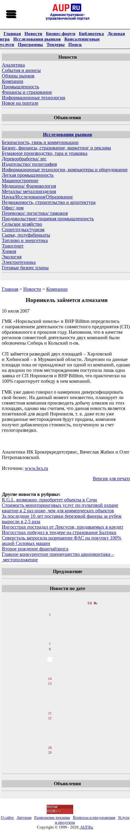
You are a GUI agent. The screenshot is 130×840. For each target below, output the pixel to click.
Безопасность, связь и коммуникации (40, 142)
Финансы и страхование (27, 92)
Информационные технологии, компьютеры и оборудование (65, 169)
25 (50, 733)
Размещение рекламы (52, 817)
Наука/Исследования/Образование (37, 196)
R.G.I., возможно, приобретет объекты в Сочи (49, 499)
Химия (9, 251)
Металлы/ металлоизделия (29, 191)
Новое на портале (20, 103)
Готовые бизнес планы (25, 267)
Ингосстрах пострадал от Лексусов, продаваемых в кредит (62, 527)
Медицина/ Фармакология (29, 186)
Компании (12, 81)
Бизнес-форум (60, 33)
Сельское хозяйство (22, 224)
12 (50, 669)
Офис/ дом (13, 207)
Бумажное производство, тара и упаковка (44, 153)
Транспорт (13, 245)
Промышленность (20, 86)
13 (50, 674)
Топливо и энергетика (25, 240)
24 (50, 728)
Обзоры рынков (18, 75)
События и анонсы (21, 70)
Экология (11, 256)
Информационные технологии (33, 97)
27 (50, 743)
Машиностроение (20, 180)
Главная (12, 33)
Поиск (75, 44)
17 (50, 694)
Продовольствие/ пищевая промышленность (48, 218)
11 (49, 664)
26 (50, 738)
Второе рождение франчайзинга (35, 548)
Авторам (24, 817)
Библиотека (91, 33)
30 (50, 758)
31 (50, 763)
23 (50, 723)
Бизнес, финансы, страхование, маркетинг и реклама (56, 147)
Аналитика (13, 64)
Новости (33, 33)
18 (50, 699)
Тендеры (56, 44)
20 (50, 708)
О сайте (7, 817)
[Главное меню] (11, 14)
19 (50, 703)
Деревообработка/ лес (24, 158)
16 (50, 689)
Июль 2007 (50, 597)
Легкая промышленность (28, 175)
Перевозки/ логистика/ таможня (35, 213)
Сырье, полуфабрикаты (26, 235)
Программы (30, 44)
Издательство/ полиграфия (29, 164)
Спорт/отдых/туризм (23, 229)
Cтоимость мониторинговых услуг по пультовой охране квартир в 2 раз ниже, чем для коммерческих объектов (60, 508)
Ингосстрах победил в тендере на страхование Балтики (59, 532)
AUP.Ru (86, 827)
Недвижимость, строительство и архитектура (49, 202)
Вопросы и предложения (94, 817)
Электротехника (19, 262)
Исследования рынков (37, 38)
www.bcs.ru (36, 468)
